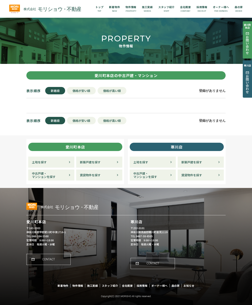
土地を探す (39, 162)
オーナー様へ (221, 8)
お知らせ (189, 285)
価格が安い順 (81, 90)
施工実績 (147, 8)
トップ (99, 8)
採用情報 (201, 8)
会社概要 (185, 8)
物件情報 (130, 8)
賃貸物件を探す (90, 175)
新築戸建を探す (90, 162)
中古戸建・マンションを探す (44, 175)
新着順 (55, 90)
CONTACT (48, 259)
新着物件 (114, 8)
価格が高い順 (112, 90)
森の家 (239, 8)
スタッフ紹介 (166, 8)
